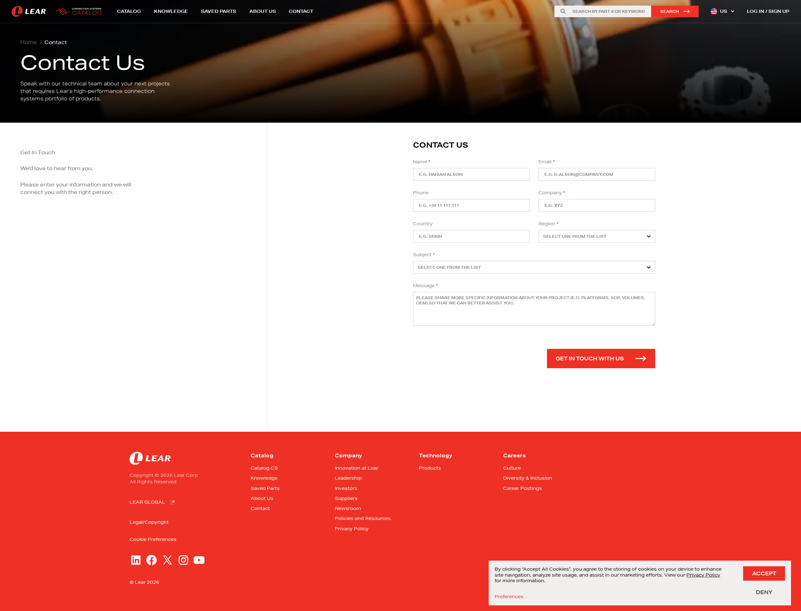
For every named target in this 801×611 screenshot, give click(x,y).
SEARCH (669, 11)
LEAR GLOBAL (147, 502)
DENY (764, 592)
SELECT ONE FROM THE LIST (574, 236)
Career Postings (522, 488)
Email (545, 162)
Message (424, 285)
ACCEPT (764, 573)
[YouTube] (199, 560)
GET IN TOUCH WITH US (590, 358)
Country (423, 224)
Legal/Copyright (149, 522)
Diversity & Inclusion (527, 478)
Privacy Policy (352, 529)
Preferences (509, 596)
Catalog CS (264, 468)
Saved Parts (218, 11)
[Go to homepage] (59, 11)
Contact (301, 11)
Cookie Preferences (153, 539)
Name (420, 162)
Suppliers (346, 498)
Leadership (348, 478)
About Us (262, 11)
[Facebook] (151, 560)
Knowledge (171, 11)
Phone (421, 193)
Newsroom (348, 508)
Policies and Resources (363, 518)
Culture (512, 468)
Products (430, 468)
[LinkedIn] (136, 560)
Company (550, 193)
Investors (346, 488)
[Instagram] (183, 560)
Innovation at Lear (356, 468)
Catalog (129, 11)
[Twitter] (167, 560)
